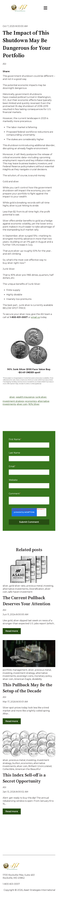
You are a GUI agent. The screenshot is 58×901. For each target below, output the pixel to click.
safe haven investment (20, 592)
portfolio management (15, 670)
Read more (12, 631)
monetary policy (43, 676)
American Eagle (22, 679)
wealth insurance (25, 397)
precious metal (34, 586)
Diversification (36, 589)
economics (31, 401)
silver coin (22, 404)
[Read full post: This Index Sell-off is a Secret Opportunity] (29, 743)
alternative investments (15, 589)
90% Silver (34, 404)
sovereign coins (25, 676)
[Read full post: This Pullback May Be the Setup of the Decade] (29, 653)
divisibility (37, 679)
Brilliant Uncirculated (40, 766)
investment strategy (13, 401)
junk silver (41, 397)
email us (35, 317)
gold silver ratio (17, 586)
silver (12, 397)
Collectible (8, 769)
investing (48, 586)
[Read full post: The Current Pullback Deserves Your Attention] (29, 569)
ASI (4, 64)
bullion (16, 763)
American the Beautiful (28, 769)
